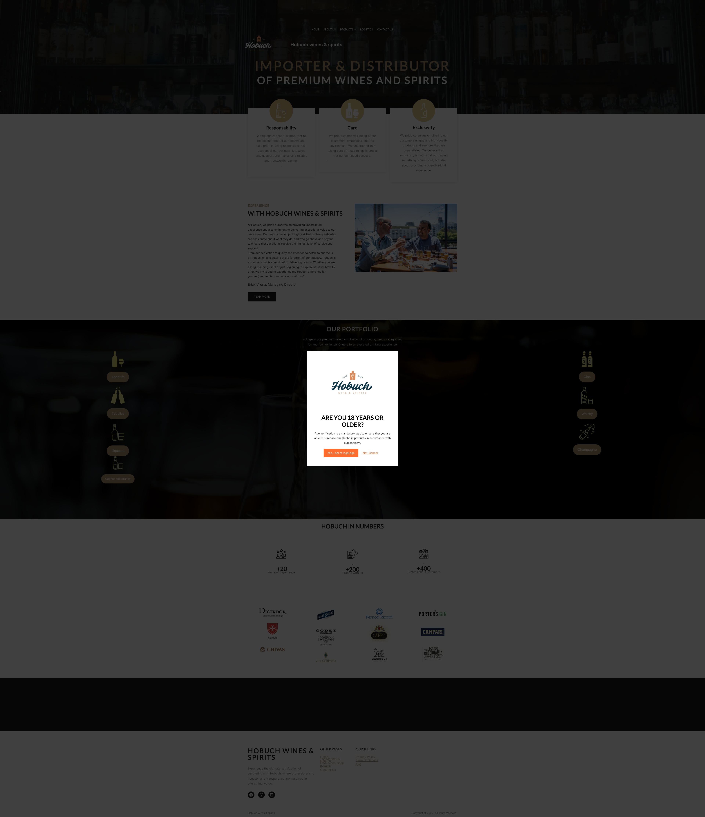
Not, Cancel (370, 453)
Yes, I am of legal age (341, 453)
